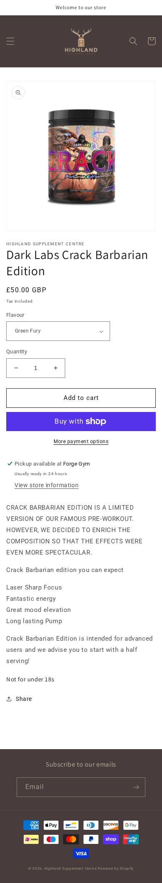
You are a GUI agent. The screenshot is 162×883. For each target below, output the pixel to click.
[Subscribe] (136, 787)
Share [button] (24, 699)
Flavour (15, 315)
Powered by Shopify (116, 868)
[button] (10, 41)
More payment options (81, 441)
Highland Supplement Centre (70, 868)
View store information (47, 485)
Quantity (16, 351)
